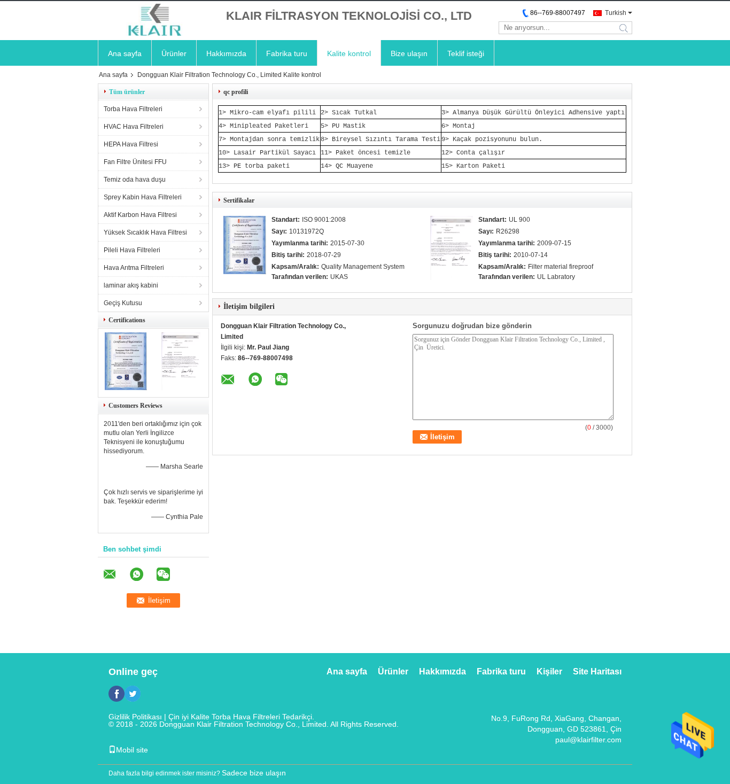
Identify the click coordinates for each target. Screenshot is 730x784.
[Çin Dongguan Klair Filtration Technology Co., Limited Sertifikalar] (125, 388)
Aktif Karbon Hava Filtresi (140, 215)
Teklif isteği (465, 53)
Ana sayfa (125, 53)
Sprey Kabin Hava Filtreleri (143, 197)
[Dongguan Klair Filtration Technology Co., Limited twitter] (133, 693)
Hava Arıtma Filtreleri (134, 267)
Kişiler (549, 671)
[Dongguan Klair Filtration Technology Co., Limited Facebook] (116, 693)
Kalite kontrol (349, 53)
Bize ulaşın (409, 53)
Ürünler (174, 53)
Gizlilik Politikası (135, 716)
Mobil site (132, 750)
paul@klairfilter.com (588, 739)
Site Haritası (597, 671)
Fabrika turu (286, 53)
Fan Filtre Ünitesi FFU (135, 162)
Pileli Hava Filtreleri (132, 250)
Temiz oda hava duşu (135, 179)
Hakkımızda (226, 53)
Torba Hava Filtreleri (133, 109)
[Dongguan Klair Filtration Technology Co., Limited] (156, 20)
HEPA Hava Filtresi (131, 144)
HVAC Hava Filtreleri (134, 126)
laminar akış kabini (131, 285)
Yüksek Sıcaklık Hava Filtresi (145, 232)
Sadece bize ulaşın (254, 773)
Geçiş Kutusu (123, 303)
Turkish (615, 13)
